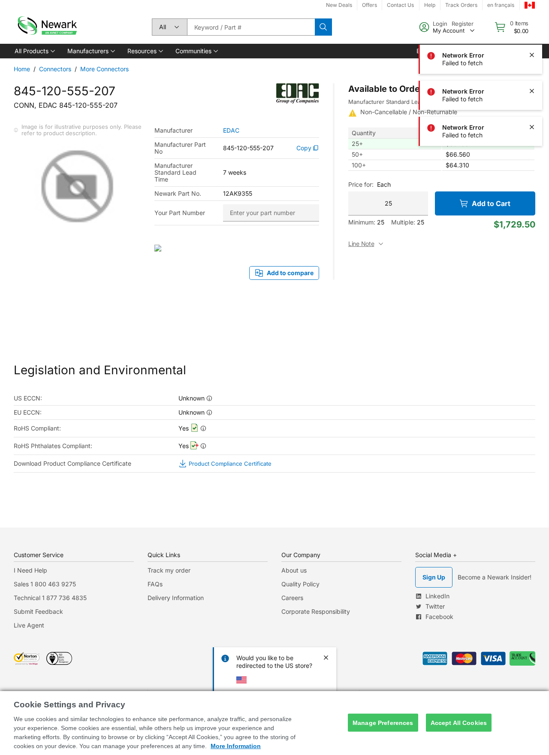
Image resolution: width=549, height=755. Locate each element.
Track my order (169, 570)
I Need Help (30, 570)
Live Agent (29, 625)
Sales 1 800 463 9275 (45, 584)
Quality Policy (300, 584)
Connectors (55, 69)
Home (22, 69)
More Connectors (104, 69)
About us (294, 570)
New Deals (339, 5)
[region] (274, 723)
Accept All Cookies (459, 722)
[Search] (323, 27)
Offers (369, 5)
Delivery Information (176, 597)
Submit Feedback (38, 611)
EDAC (231, 130)
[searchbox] (251, 27)
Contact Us (400, 5)
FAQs (155, 584)
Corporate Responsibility (315, 611)
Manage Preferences (383, 722)
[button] (34, 51)
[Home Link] (46, 27)
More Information (236, 746)
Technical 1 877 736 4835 (50, 597)
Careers (292, 597)
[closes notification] (532, 19)
